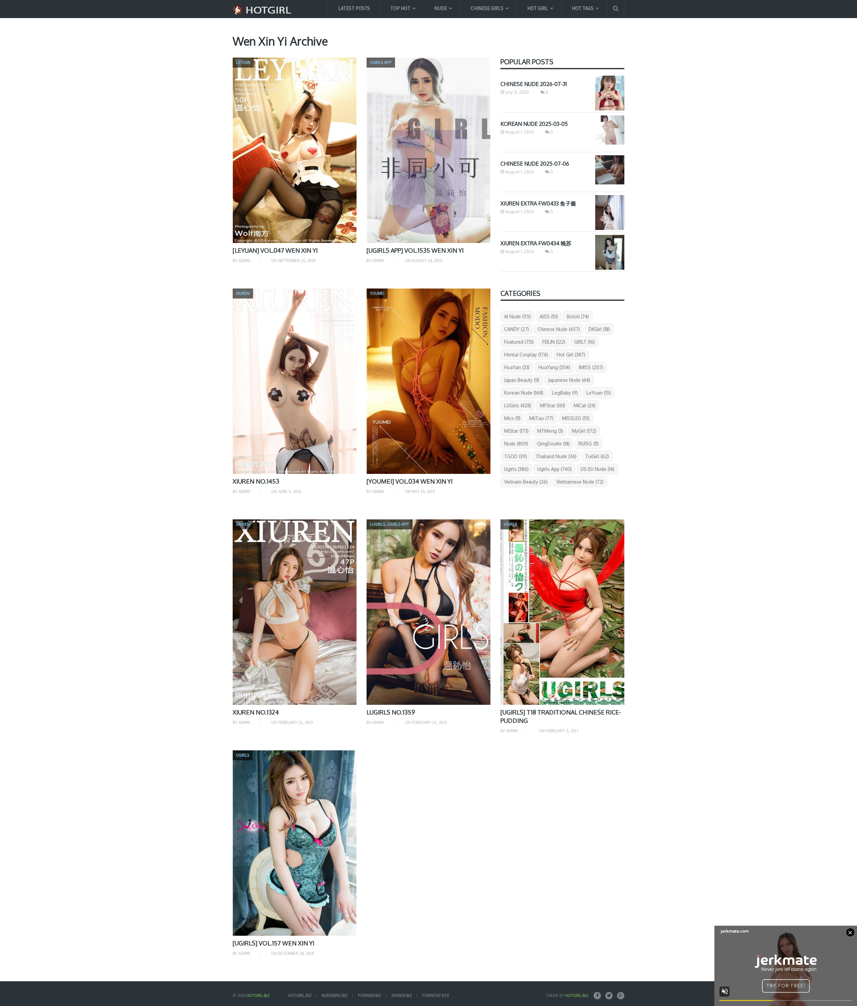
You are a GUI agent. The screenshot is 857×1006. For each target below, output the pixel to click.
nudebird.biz (335, 995)
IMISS (591, 367)
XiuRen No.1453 (256, 481)
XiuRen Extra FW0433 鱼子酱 (538, 203)
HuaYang (554, 367)
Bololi (578, 316)
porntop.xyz (435, 995)
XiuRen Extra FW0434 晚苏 (535, 243)
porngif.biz (369, 995)
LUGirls (517, 405)
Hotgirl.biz (258, 995)
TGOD (515, 456)
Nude (440, 8)
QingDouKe (553, 443)
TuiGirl (597, 456)
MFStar (552, 405)
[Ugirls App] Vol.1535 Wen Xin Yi (415, 250)
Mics (512, 418)
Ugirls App (554, 469)
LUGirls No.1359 (391, 712)
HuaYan (517, 367)
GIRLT (584, 342)
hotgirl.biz (300, 995)
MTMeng (550, 431)
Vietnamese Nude (580, 482)
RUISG (588, 443)
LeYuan (599, 393)
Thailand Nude (556, 456)
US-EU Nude (597, 469)
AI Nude (517, 316)
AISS (549, 316)
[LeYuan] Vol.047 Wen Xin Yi (275, 250)
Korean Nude (523, 393)
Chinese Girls (487, 8)
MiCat (585, 405)
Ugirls (516, 469)
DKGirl (599, 329)
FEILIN (553, 342)
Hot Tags (583, 8)
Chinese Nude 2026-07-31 (533, 84)
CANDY (516, 329)
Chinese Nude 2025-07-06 (534, 163)
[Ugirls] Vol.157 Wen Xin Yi (273, 943)
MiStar (516, 431)
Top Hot (400, 8)
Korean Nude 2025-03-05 (534, 123)
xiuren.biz (401, 995)
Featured (519, 342)
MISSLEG (576, 418)
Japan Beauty (521, 380)
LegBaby (565, 393)
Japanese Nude (569, 380)
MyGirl (584, 431)
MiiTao (541, 418)
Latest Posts (354, 8)
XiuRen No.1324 (256, 712)
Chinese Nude (559, 329)
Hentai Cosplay (526, 354)
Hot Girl (537, 8)
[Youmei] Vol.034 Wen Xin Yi (410, 481)
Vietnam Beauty (526, 482)
